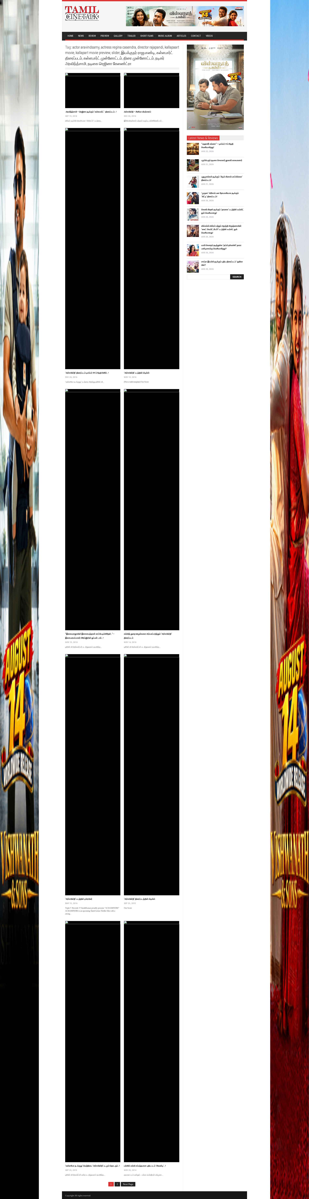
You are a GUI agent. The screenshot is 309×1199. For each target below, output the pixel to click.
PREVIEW (105, 35)
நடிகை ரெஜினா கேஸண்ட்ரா (109, 63)
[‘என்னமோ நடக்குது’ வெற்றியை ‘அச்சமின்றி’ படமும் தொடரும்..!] (92, 1041)
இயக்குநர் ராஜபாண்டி (138, 53)
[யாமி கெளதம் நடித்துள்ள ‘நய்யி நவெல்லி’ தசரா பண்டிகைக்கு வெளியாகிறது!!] (193, 250)
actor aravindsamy (85, 47)
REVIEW (92, 35)
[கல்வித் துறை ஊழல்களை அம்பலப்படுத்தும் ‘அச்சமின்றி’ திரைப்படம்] (151, 509)
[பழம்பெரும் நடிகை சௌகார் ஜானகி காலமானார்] (193, 165)
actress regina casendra (118, 47)
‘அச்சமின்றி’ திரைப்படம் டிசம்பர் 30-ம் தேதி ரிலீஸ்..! (87, 373)
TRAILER (131, 35)
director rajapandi (150, 47)
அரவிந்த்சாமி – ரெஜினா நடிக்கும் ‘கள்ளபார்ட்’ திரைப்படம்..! (91, 112)
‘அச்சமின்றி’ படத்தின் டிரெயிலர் (78, 899)
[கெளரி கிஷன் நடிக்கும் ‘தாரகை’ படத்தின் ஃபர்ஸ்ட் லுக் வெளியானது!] (193, 214)
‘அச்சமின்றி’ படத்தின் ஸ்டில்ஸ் (136, 373)
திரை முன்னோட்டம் (138, 58)
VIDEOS (209, 35)
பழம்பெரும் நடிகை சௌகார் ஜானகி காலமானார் (221, 160)
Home (70, 35)
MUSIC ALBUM (165, 35)
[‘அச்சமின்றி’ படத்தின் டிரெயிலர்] (92, 774)
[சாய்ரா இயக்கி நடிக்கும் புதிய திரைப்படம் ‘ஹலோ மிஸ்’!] (193, 267)
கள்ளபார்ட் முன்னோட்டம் (103, 58)
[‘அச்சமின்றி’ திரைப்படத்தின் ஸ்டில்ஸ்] (151, 774)
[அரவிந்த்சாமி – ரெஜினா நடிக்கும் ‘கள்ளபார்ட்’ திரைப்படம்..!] (92, 90)
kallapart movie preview (93, 53)
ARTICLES (181, 35)
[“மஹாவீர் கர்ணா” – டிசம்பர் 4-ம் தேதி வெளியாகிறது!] (193, 149)
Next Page (128, 1184)
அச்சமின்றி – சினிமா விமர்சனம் (137, 112)
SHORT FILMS (146, 35)
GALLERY (118, 35)
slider (116, 53)
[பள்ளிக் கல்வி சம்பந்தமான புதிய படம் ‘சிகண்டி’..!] (151, 1041)
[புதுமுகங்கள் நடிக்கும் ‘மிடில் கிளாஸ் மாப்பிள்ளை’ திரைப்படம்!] (193, 182)
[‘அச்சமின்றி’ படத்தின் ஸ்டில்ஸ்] (151, 248)
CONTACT (196, 35)
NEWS (81, 35)
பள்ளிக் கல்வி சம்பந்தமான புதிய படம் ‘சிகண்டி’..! (145, 1166)
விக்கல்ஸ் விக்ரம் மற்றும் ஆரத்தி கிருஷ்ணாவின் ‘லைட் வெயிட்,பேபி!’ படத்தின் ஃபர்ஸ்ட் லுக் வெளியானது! (221, 229)
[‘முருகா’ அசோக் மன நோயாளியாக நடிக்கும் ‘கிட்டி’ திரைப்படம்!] (193, 198)
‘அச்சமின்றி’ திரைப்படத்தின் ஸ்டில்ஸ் (139, 899)
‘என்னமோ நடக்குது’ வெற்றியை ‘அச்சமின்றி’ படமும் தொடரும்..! (92, 1166)
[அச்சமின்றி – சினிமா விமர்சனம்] (151, 90)
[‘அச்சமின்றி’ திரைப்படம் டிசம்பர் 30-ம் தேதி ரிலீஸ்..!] (92, 248)
